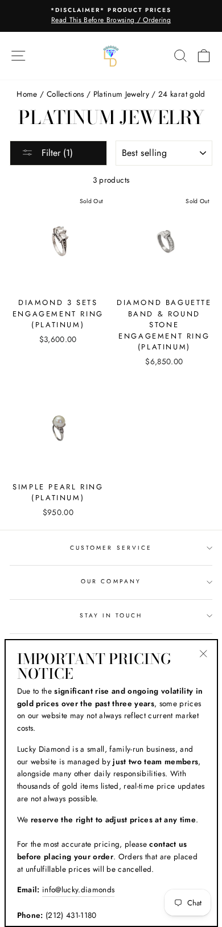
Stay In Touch (111, 615)
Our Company (111, 581)
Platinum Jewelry (121, 94)
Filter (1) (56, 152)
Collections (65, 94)
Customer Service (111, 547)
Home (27, 94)
